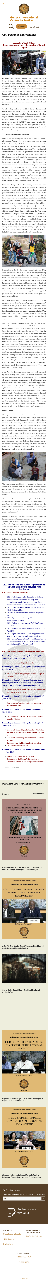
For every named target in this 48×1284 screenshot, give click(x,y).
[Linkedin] (35, 775)
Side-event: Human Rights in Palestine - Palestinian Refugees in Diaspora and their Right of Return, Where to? (26, 732)
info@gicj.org (24, 1261)
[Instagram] (30, 775)
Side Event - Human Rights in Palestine (20, 663)
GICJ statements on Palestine (17, 745)
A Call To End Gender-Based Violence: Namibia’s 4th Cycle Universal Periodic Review (23, 947)
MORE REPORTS (38, 783)
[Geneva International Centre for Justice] (24, 9)
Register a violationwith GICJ (28, 1210)
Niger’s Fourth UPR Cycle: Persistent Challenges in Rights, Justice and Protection (22, 1099)
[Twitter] (20, 775)
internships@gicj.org (34, 1236)
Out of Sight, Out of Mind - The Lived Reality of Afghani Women (21, 991)
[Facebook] (14, 775)
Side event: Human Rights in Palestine (20, 756)
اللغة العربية (34, 26)
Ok (43, 1198)
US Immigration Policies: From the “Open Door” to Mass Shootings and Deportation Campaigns (22, 868)
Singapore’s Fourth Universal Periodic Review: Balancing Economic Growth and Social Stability (21, 1176)
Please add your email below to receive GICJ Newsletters (24, 1194)
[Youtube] (25, 775)
